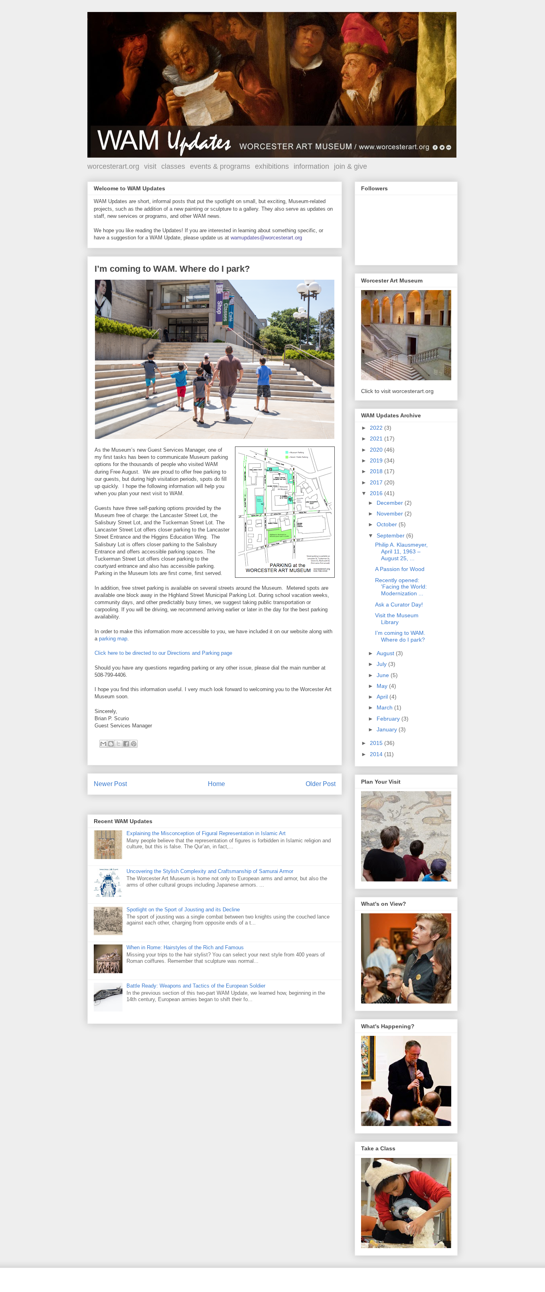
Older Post (321, 783)
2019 (377, 460)
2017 (377, 482)
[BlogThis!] (111, 744)
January (388, 729)
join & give (350, 166)
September (391, 535)
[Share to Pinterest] (134, 744)
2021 (377, 438)
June (384, 675)
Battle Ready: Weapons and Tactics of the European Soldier (195, 986)
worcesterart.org (113, 166)
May (383, 686)
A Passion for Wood (400, 569)
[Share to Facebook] (126, 744)
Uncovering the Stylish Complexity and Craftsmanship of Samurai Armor (209, 871)
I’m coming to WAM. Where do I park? (400, 636)
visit (150, 166)
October (388, 524)
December (391, 503)
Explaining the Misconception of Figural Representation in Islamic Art (206, 833)
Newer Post (110, 783)
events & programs (220, 166)
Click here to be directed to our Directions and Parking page (163, 653)
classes (173, 166)
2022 (377, 428)
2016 (377, 493)
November (391, 513)
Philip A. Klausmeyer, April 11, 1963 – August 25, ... (401, 551)
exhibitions (272, 166)
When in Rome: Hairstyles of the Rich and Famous (185, 947)
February (389, 718)
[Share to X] (118, 744)
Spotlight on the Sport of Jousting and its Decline (183, 910)
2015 (377, 743)
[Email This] (103, 744)
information (311, 166)
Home (216, 783)
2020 (377, 449)
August (386, 653)
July (382, 664)
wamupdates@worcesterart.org (266, 238)
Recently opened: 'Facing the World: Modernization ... (401, 587)
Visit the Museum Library (397, 618)
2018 (377, 471)
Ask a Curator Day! (399, 604)
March (385, 707)
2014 (377, 754)
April (383, 696)
